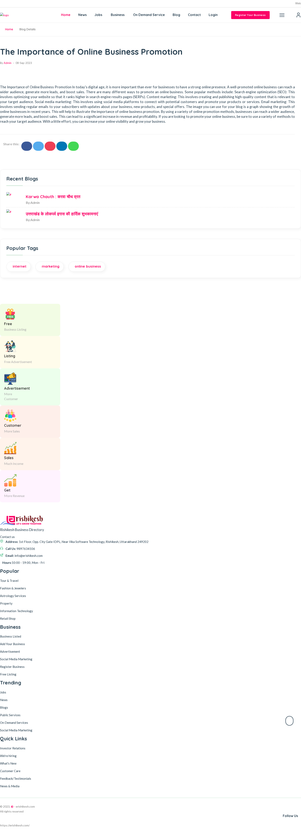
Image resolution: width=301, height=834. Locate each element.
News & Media (9, 786)
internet (19, 266)
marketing (50, 266)
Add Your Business (12, 644)
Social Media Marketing (16, 659)
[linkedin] (61, 146)
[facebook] (26, 146)
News (82, 15)
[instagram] (50, 146)
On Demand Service (149, 15)
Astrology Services (13, 596)
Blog (176, 15)
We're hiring (8, 756)
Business (117, 15)
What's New (8, 763)
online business (88, 266)
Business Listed (10, 636)
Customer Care (10, 771)
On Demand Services (14, 722)
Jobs (98, 15)
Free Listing (8, 674)
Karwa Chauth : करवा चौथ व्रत (53, 196)
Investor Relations (12, 748)
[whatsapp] (73, 146)
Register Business (12, 666)
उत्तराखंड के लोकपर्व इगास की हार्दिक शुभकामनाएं (62, 213)
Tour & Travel (9, 580)
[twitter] (38, 146)
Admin (7, 63)
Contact (194, 15)
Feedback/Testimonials (15, 778)
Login (213, 15)
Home (65, 15)
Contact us (7, 537)
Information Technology (16, 611)
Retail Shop (8, 618)
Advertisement (10, 651)
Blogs (4, 707)
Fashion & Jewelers (13, 588)
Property (6, 603)
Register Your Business (250, 15)
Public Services (10, 715)
